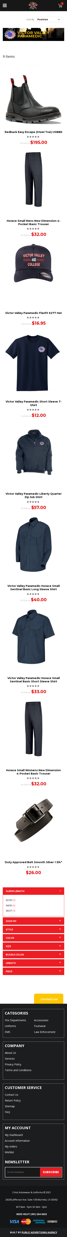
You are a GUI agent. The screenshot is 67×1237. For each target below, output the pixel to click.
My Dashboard (14, 1135)
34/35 (11, 905)
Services (10, 1058)
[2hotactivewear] (33, 5)
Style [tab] (9, 929)
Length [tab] (11, 963)
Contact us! (49, 999)
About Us (10, 1053)
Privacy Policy (13, 1064)
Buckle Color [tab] (15, 954)
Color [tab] (10, 937)
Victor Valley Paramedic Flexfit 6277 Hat (33, 313)
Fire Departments (15, 1020)
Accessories (41, 1020)
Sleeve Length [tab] (15, 891)
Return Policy (13, 1100)
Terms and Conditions (18, 1070)
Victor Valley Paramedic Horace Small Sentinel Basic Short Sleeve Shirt (33, 679)
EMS (7, 1032)
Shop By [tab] (11, 921)
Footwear (40, 1026)
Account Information (17, 1140)
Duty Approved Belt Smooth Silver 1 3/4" (33, 862)
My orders (11, 1146)
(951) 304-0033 (39, 1214)
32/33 (11, 900)
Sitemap (10, 1106)
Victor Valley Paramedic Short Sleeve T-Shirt (34, 403)
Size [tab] (8, 946)
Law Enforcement (44, 1032)
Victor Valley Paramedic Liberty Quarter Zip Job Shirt (34, 495)
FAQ (7, 1112)
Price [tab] (9, 971)
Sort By (30, 19)
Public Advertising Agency (39, 1232)
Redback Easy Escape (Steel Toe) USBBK (33, 132)
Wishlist (9, 1152)
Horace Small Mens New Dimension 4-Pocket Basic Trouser (33, 222)
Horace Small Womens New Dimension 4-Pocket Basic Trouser (33, 772)
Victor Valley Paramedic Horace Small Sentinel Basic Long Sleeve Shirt (33, 587)
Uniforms (10, 1026)
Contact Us (11, 1094)
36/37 (11, 910)
